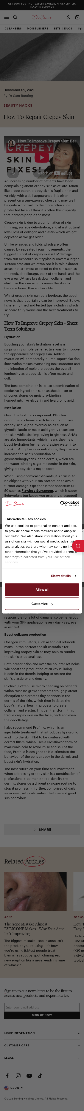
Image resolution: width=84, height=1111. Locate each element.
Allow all (42, 589)
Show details (61, 576)
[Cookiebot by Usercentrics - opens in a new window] (60, 504)
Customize (39, 604)
